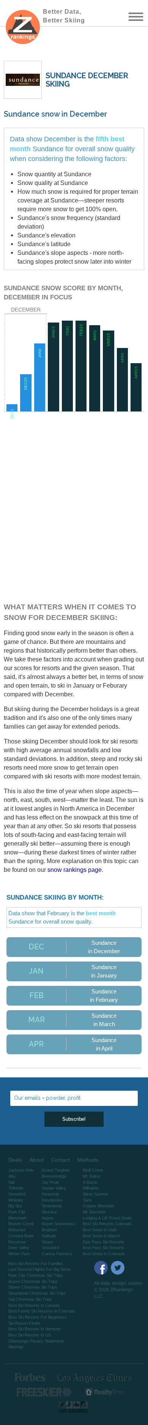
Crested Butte (21, 1236)
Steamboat (51, 1206)
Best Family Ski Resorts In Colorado (41, 1311)
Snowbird (16, 1194)
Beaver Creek (21, 1223)
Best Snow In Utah (100, 1229)
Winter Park (19, 1253)
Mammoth (17, 1218)
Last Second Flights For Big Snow (39, 1269)
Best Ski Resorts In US (29, 1335)
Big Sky (15, 1206)
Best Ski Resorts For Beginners (37, 1317)
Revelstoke (52, 1200)
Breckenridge (54, 1176)
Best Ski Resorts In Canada (34, 1305)
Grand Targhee (56, 1170)
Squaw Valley (54, 1188)
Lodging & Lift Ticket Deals (107, 1218)
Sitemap (15, 1346)
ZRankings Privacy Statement (35, 1341)
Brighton (49, 1229)
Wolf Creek (93, 1170)
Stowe (47, 1242)
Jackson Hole (21, 1170)
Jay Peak (50, 1182)
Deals (15, 1160)
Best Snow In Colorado (104, 1253)
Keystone (17, 1242)
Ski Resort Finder (24, 1323)
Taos (87, 1200)
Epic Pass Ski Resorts (103, 1242)
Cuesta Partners (57, 1253)
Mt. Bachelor (94, 1212)
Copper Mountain (98, 1206)
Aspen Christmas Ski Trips (33, 1281)
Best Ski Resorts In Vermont (34, 1329)
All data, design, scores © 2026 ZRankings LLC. (118, 1290)
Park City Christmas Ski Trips (35, 1275)
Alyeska (49, 1212)
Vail (11, 1182)
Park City (16, 1212)
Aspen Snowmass (58, 1223)
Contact (60, 1160)
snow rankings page (74, 869)
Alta (11, 1176)
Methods (87, 1160)
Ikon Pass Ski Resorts (103, 1247)
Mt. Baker (92, 1176)
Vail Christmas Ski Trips (30, 1299)
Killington (91, 1188)
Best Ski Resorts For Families (35, 1263)
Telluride (16, 1188)
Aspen (48, 1218)
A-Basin (90, 1182)
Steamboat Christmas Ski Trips (37, 1293)
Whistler (15, 1200)
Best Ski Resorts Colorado (107, 1223)
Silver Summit (95, 1194)
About (37, 1160)
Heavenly (50, 1194)
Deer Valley (18, 1247)
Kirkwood (16, 1229)
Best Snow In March (101, 1236)
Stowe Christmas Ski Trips (32, 1287)
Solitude (49, 1236)
